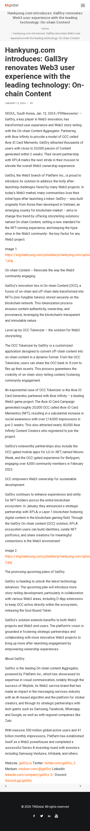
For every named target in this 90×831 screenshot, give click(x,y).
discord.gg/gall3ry (18, 781)
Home (45, 28)
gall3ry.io (25, 763)
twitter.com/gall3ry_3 (60, 763)
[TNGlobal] (11, 5)
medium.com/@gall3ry (34, 769)
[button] (83, 5)
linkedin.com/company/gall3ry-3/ (29, 775)
